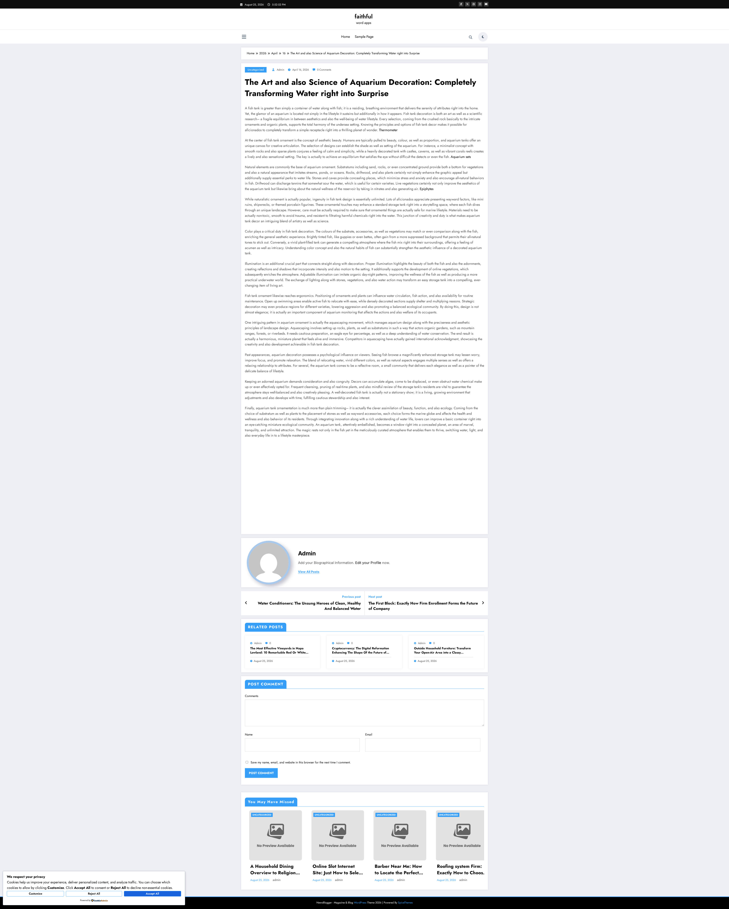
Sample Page (364, 36)
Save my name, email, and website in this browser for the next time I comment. (301, 762)
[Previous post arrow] (246, 603)
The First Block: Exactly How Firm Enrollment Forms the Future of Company (423, 606)
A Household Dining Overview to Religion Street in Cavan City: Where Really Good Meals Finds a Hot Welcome (268, 869)
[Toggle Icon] (244, 37)
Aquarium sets (461, 156)
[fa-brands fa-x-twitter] (467, 4)
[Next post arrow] (483, 603)
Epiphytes (426, 188)
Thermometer (388, 130)
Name (248, 734)
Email (368, 734)
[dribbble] (473, 4)
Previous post (351, 596)
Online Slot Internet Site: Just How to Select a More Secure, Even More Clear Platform (333, 869)
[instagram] (480, 4)
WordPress (360, 902)
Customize (35, 894)
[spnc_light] (483, 37)
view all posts (308, 572)
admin (280, 70)
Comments (251, 696)
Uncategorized (256, 70)
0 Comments (324, 70)
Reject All (94, 894)
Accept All (152, 894)
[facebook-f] (461, 4)
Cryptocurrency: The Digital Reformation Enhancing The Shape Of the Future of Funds (360, 650)
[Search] (470, 37)
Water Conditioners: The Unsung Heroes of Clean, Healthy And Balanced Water (309, 606)
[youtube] (486, 4)
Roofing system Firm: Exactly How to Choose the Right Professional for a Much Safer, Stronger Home (457, 869)
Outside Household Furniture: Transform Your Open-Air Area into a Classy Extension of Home (442, 650)
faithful (364, 16)
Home (345, 36)
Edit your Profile (368, 563)
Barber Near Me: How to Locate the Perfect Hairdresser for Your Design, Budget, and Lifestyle (394, 869)
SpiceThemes (405, 902)
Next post (375, 596)
